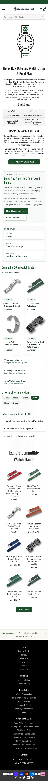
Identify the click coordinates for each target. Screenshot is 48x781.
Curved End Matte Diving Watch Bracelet (14, 526)
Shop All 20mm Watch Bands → (24, 162)
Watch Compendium (24, 694)
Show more (24, 609)
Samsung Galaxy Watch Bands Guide (24, 727)
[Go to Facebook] (15, 778)
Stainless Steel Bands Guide (24, 745)
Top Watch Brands (24, 705)
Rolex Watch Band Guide (15, 382)
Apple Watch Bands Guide (24, 723)
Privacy (24, 655)
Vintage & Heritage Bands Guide (24, 748)
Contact (24, 666)
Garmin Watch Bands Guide (24, 734)
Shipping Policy (24, 680)
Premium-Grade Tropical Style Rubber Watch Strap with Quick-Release (14, 491)
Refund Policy (24, 658)
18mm (15, 398)
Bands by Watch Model (24, 709)
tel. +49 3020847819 (24, 763)
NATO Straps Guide (24, 741)
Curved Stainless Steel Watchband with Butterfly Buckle (33, 560)
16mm (6, 398)
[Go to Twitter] (24, 778)
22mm (6, 403)
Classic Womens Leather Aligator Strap (14, 594)
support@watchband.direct (24, 759)
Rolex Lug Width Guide (15, 218)
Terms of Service (24, 651)
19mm (25, 398)
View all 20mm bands (10, 272)
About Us (24, 669)
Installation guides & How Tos (24, 698)
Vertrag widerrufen (9, 633)
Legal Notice (24, 662)
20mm (35, 398)
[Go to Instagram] (20, 778)
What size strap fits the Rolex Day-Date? (24, 421)
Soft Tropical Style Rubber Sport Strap (14, 559)
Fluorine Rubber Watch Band (33, 592)
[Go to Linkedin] (28, 778)
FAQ (24, 712)
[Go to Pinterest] (32, 778)
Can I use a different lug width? (20, 428)
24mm (15, 403)
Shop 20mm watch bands (16, 211)
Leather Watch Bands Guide (24, 737)
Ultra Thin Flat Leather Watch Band (33, 488)
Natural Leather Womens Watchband (34, 526)
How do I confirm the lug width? (20, 436)
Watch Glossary (24, 701)
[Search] (42, 17)
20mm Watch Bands (15, 361)
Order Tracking (24, 684)
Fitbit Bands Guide (24, 730)
